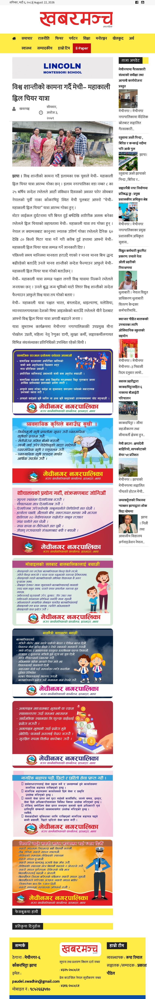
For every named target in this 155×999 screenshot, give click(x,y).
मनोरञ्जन (101, 38)
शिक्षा (86, 38)
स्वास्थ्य (27, 48)
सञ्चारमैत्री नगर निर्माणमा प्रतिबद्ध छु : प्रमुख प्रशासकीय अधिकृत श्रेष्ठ (133, 193)
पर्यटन (73, 38)
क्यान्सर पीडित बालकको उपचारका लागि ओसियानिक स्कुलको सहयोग (133, 327)
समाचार (27, 38)
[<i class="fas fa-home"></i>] (14, 39)
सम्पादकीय (44, 48)
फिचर (59, 38)
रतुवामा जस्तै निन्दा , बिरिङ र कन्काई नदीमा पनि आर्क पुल (132, 143)
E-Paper (82, 48)
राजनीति (44, 38)
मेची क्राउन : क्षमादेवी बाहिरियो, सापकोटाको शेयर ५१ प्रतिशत (132, 449)
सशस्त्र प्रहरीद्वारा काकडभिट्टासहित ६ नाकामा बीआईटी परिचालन (130, 390)
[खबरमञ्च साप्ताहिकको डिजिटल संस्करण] (77, 19)
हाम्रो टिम (64, 48)
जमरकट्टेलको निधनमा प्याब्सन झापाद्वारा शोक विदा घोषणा (133, 505)
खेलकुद (118, 38)
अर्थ (131, 38)
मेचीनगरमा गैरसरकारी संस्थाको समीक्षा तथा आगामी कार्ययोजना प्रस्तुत (132, 78)
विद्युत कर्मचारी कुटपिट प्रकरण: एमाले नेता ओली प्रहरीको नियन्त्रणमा (132, 259)
